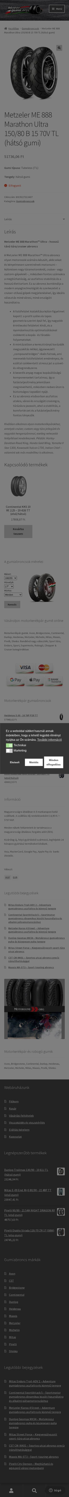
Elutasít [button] (15, 762)
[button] (9, 745)
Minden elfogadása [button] (54, 762)
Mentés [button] (33, 762)
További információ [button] (49, 739)
